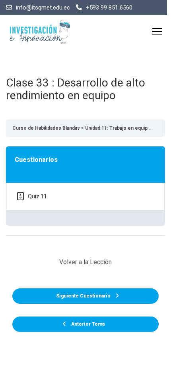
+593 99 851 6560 (109, 7)
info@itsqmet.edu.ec (43, 7)
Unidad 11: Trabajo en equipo (118, 128)
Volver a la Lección (85, 262)
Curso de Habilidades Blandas (46, 128)
